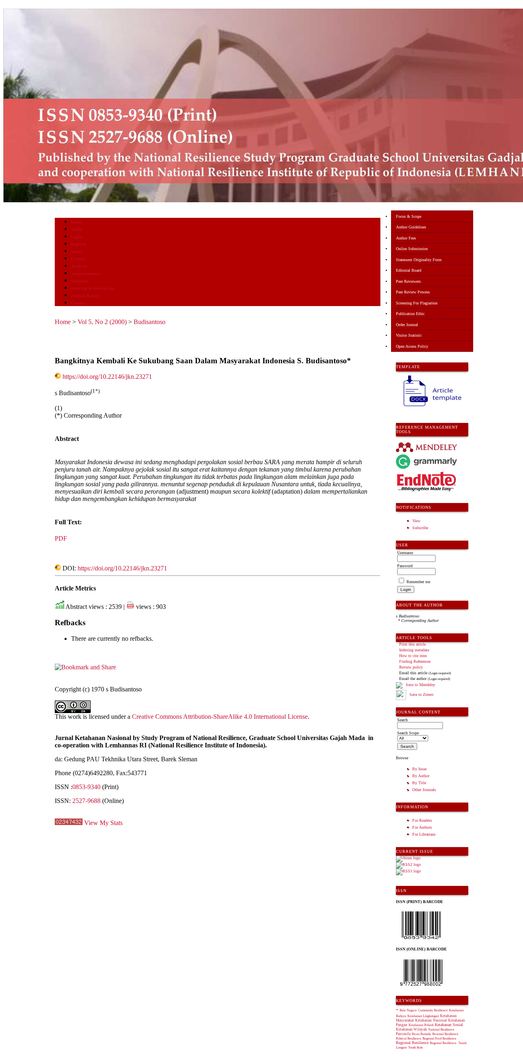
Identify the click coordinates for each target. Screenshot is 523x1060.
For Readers (422, 820)
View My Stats (103, 822)
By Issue (419, 769)
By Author (420, 776)
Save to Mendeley (420, 684)
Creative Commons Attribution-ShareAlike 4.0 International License (220, 716)
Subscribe (420, 528)
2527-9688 (86, 800)
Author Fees (406, 238)
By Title (419, 782)
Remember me (418, 581)
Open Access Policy (412, 346)
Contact (78, 303)
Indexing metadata (414, 650)
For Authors (422, 827)
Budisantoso (149, 321)
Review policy (411, 667)
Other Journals (424, 789)
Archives (79, 266)
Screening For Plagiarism (417, 303)
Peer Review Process (413, 292)
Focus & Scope (408, 216)
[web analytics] (69, 822)
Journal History (85, 295)
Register (78, 244)
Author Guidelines (411, 227)
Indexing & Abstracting (92, 288)
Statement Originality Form (419, 259)
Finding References (415, 661)
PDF (61, 538)
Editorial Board (408, 270)
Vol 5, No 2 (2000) (102, 321)
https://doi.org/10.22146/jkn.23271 (107, 376)
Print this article (412, 644)
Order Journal (407, 324)
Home (76, 222)
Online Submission (412, 248)
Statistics (79, 281)
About (77, 229)
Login (76, 237)
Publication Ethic (410, 313)
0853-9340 (86, 786)
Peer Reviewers (408, 281)
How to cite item (413, 655)
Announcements (85, 273)
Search (77, 251)
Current (78, 259)
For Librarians (424, 834)
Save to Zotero (421, 694)
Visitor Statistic (409, 335)
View (416, 521)
